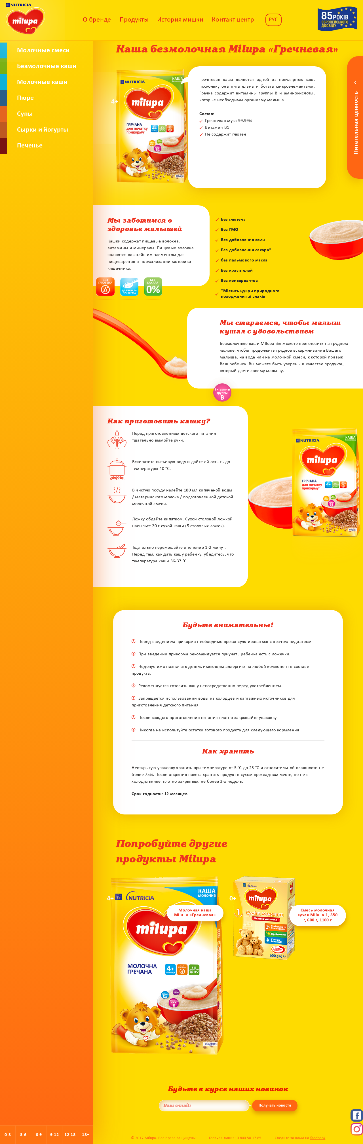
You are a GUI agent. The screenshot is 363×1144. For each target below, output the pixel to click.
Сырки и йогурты (42, 129)
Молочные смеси (43, 50)
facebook (317, 1138)
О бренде (97, 19)
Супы (25, 114)
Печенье (30, 145)
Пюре (25, 98)
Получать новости (275, 1105)
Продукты (134, 19)
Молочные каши (42, 82)
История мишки (180, 19)
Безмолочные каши (47, 66)
